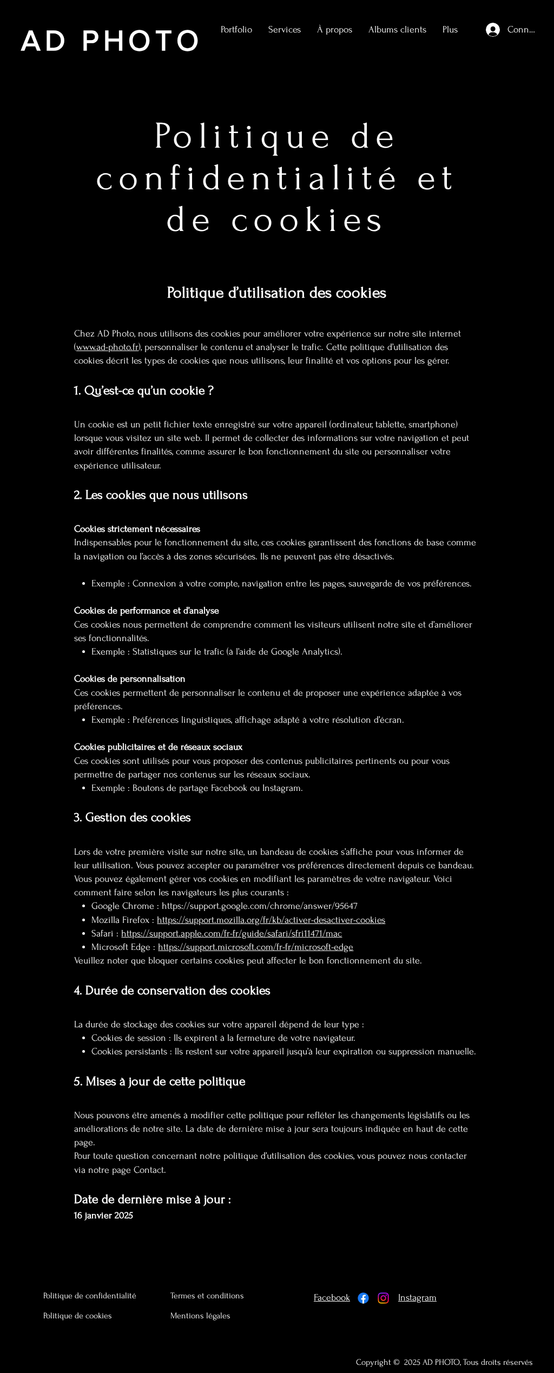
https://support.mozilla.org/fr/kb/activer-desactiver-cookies (271, 920)
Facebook (332, 1297)
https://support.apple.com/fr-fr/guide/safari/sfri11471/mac (231, 933)
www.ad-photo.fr (107, 347)
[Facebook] (363, 1298)
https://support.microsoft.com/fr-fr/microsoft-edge (255, 947)
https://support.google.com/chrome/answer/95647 (260, 906)
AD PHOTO (112, 40)
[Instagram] (383, 1298)
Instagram (417, 1297)
